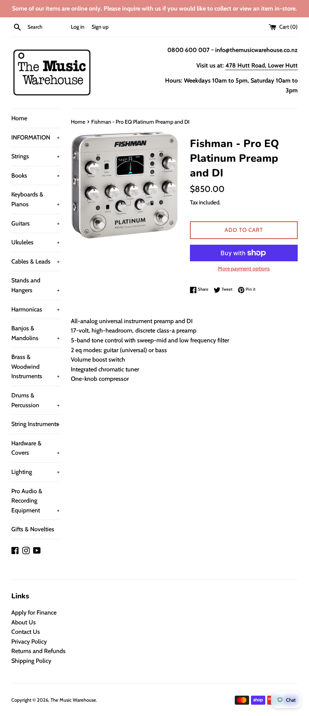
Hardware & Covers (35, 448)
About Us (23, 622)
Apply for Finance (34, 612)
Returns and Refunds (38, 651)
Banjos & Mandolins (35, 333)
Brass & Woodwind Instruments (35, 366)
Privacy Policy (29, 641)
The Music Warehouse (73, 700)
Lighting (35, 471)
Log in (77, 26)
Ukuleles (35, 242)
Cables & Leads (35, 261)
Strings (35, 156)
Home (19, 118)
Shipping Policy (31, 660)
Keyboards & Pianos (35, 199)
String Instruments (35, 424)
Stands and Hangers (35, 285)
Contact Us (25, 631)
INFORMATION (35, 137)
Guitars (35, 223)
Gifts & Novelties (32, 529)
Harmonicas (35, 309)
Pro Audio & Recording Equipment (35, 501)
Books (35, 175)
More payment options (244, 268)
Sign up (100, 26)
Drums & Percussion (35, 400)
